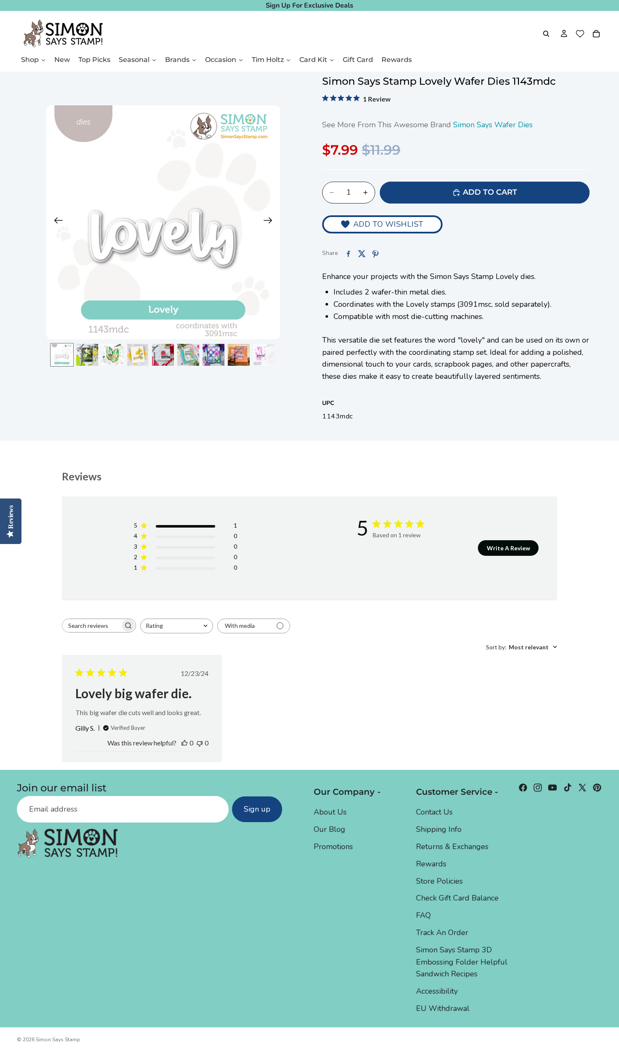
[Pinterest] (597, 788)
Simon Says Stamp (58, 1039)
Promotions (333, 847)
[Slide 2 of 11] (87, 355)
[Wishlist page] (580, 34)
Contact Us (434, 812)
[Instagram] (538, 788)
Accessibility (437, 991)
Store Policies (439, 881)
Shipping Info (439, 829)
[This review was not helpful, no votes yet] (200, 743)
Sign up (257, 809)
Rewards (431, 864)
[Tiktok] (568, 788)
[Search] (546, 33)
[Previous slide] (55, 222)
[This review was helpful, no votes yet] (184, 743)
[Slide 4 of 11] (138, 355)
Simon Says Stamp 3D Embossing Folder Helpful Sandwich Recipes (461, 962)
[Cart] (596, 33)
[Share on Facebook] (348, 254)
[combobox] (176, 626)
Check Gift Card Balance (457, 898)
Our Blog (329, 829)
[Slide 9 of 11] (264, 355)
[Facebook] (523, 788)
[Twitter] (582, 788)
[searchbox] (91, 625)
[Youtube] (552, 788)
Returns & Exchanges (452, 847)
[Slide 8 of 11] (239, 355)
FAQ (423, 915)
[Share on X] (362, 254)
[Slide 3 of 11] (112, 355)
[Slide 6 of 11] (188, 355)
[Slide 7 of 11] (213, 355)
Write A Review (508, 548)
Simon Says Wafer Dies (493, 125)
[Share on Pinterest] (375, 254)
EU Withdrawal (443, 1008)
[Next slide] (270, 222)
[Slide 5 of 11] (163, 355)
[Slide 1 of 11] (62, 355)
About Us (330, 812)
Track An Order (442, 932)
